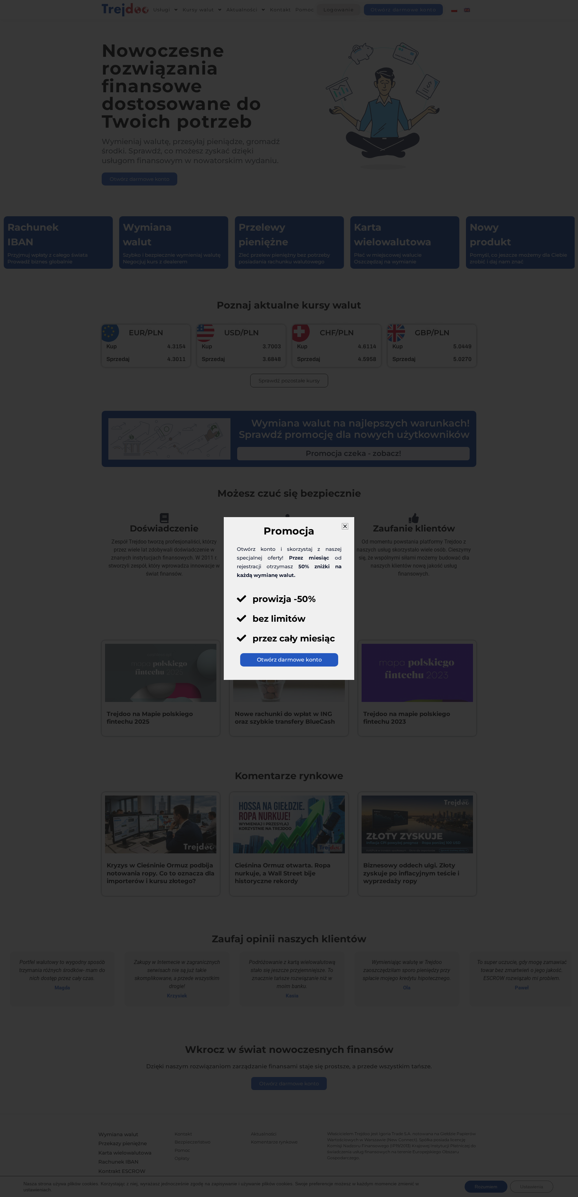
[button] (345, 526)
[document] (289, 598)
